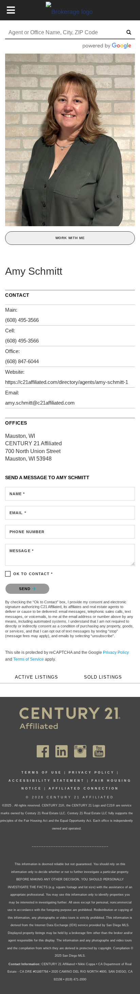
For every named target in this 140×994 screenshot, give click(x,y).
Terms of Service (28, 659)
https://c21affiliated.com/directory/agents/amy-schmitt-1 (66, 382)
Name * (17, 494)
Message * (22, 551)
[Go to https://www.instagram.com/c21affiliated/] (80, 751)
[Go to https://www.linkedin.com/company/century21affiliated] (61, 751)
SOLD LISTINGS (103, 677)
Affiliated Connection (84, 788)
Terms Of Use (41, 772)
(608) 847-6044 (22, 361)
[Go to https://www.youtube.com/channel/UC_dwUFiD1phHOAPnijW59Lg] (98, 751)
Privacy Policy (116, 652)
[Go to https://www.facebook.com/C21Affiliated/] (42, 751)
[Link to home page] (70, 11)
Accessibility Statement (46, 780)
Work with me (70, 238)
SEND (25, 589)
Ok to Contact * (33, 574)
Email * (18, 513)
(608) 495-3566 (22, 320)
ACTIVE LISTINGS (36, 677)
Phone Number (27, 532)
